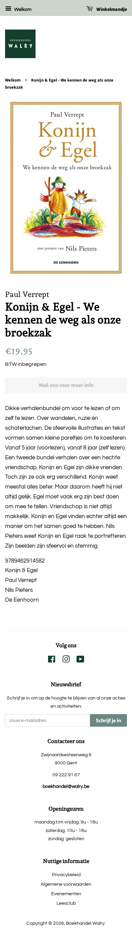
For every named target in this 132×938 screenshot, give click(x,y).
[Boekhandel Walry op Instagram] (66, 660)
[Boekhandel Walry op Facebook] (52, 660)
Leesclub (66, 903)
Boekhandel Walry (85, 923)
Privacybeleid (66, 874)
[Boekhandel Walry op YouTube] (80, 660)
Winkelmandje (111, 9)
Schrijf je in (108, 720)
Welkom (22, 9)
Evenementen (66, 893)
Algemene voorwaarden (66, 884)
